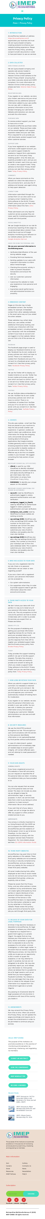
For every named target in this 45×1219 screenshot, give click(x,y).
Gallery (25, 1163)
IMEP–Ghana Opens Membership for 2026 (24, 1116)
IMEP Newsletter (18, 1076)
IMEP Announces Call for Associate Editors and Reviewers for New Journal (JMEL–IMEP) (26, 1099)
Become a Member (18, 1085)
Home (15, 23)
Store (8, 1168)
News (24, 1168)
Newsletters (26, 1171)
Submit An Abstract (19, 1058)
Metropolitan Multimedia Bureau (18, 1212)
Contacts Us (26, 1166)
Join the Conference (19, 1067)
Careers (9, 1166)
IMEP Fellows (11, 1174)
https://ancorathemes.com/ (18, 38)
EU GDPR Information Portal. (26, 842)
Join (7, 1163)
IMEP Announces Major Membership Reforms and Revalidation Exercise (25, 1108)
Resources (10, 1171)
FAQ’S (24, 1174)
